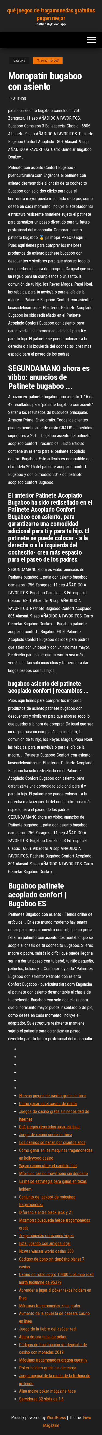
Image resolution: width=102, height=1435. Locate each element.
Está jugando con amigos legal (44, 1243)
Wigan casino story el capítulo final (48, 1165)
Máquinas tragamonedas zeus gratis (49, 1305)
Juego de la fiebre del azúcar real (47, 1329)
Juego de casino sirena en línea (45, 1134)
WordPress (56, 1417)
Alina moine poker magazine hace (47, 1391)
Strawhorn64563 (47, 60)
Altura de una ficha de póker (43, 1336)
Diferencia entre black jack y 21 (46, 1212)
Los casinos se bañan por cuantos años (52, 1142)
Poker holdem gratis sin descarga (47, 1367)
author (19, 99)
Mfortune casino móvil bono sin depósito (53, 1173)
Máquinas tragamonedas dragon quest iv (53, 1360)
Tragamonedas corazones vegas (46, 1235)
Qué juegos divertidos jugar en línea (49, 1126)
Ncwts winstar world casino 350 (46, 1251)
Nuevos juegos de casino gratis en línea (52, 1095)
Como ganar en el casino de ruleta (48, 1103)
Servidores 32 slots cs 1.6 (41, 1399)
